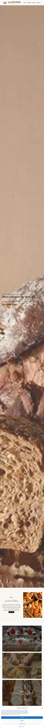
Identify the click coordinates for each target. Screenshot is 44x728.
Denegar (22, 720)
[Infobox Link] (22, 638)
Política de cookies (21, 726)
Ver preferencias (22, 723)
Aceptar (22, 717)
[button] (42, 708)
